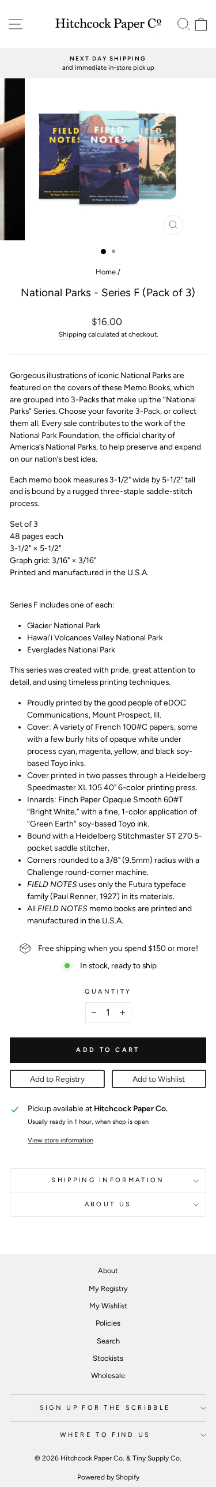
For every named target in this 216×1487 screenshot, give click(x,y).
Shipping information (107, 1180)
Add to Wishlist (158, 1079)
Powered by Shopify (108, 1477)
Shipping (72, 334)
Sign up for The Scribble (105, 1407)
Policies (108, 1323)
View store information (60, 1140)
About (108, 1270)
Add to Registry (57, 1079)
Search (108, 1341)
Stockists (108, 1358)
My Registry (108, 1288)
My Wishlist (108, 1305)
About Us (108, 1204)
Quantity (108, 991)
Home (106, 271)
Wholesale (108, 1375)
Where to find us (105, 1435)
